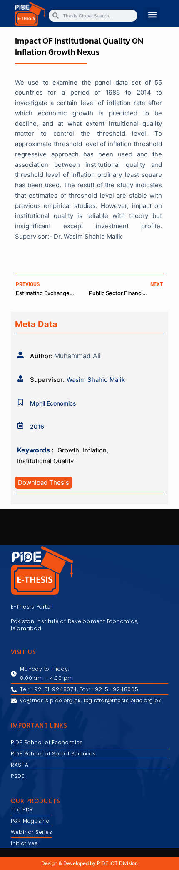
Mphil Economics (53, 403)
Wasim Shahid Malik (96, 380)
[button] (152, 14)
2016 (37, 426)
